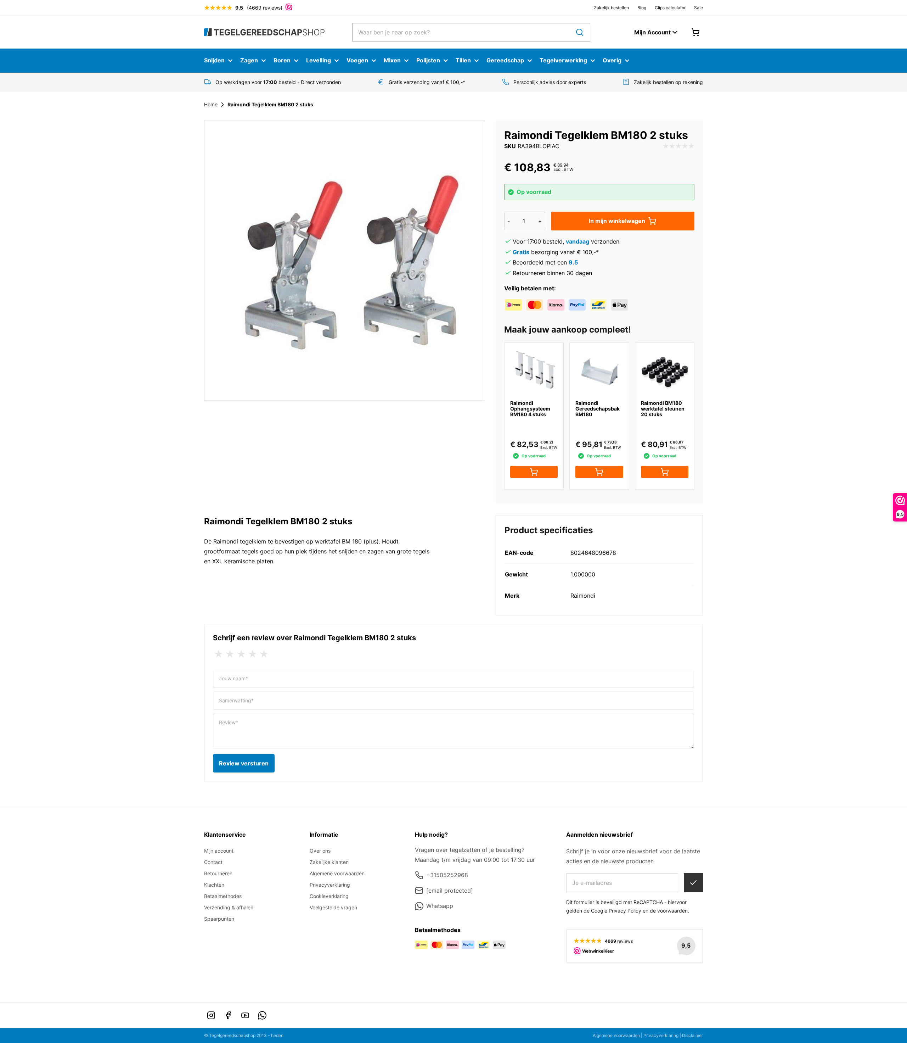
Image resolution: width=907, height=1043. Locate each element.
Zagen (249, 60)
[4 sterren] (252, 654)
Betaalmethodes (223, 896)
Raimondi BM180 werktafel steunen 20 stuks (663, 408)
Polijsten (428, 60)
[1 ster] (218, 654)
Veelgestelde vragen (333, 907)
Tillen (463, 60)
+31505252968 (447, 875)
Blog (641, 7)
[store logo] (264, 32)
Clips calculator (670, 7)
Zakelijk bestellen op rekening (668, 82)
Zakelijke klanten (329, 862)
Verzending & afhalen (228, 907)
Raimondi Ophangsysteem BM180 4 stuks (530, 408)
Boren (282, 60)
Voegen (357, 60)
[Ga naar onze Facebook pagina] (228, 1015)
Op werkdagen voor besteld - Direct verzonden (278, 82)
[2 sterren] (230, 654)
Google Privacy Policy (616, 911)
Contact (213, 862)
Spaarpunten (219, 919)
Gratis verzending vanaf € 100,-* (427, 82)
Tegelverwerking (563, 60)
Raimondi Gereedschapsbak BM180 (597, 408)
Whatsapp (439, 905)
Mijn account (218, 851)
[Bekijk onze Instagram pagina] (211, 1015)
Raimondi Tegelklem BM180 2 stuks (270, 104)
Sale (698, 7)
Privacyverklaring (330, 885)
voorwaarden (672, 911)
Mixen (392, 60)
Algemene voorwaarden (337, 873)
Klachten (214, 885)
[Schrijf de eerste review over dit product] (678, 146)
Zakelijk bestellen (611, 7)
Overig (612, 60)
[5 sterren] (264, 654)
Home (211, 104)
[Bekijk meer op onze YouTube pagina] (245, 1015)
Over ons (320, 851)
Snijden (214, 60)
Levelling (318, 60)
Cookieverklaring (329, 896)
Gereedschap (505, 60)
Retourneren (218, 873)
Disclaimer (692, 1035)
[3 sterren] (241, 654)
